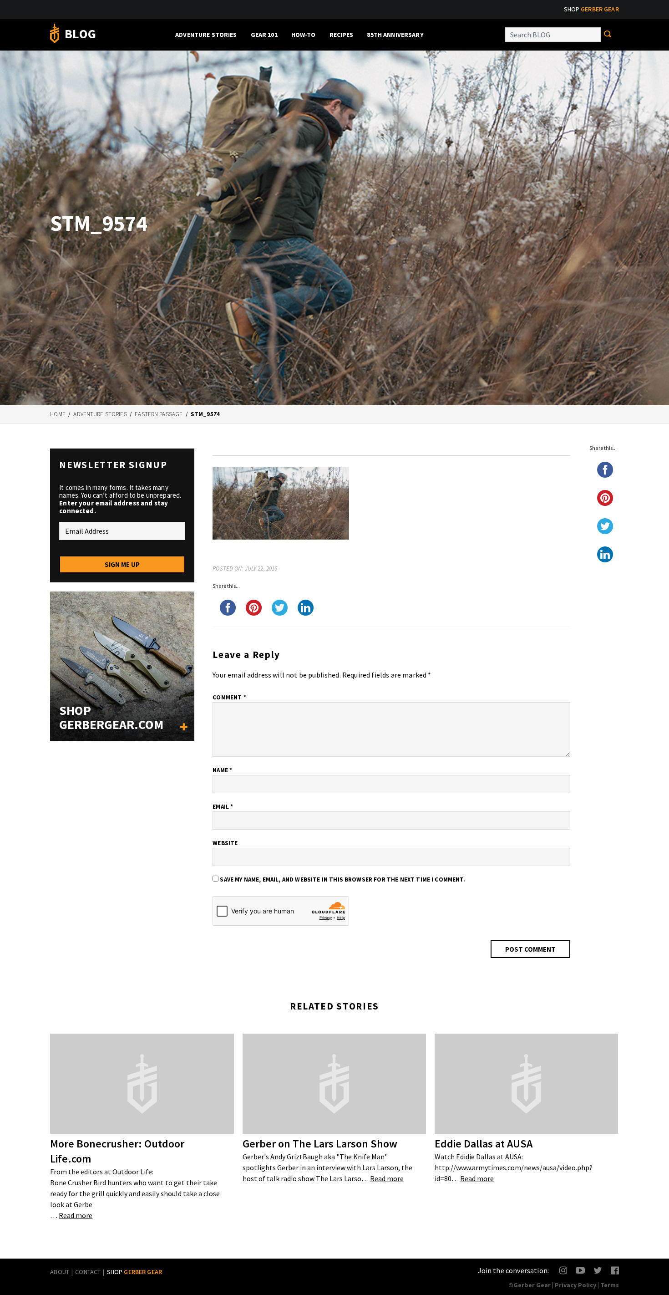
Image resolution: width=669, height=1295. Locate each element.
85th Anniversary (395, 35)
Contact (88, 1272)
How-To (303, 35)
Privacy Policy (575, 1285)
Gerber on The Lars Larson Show (320, 1144)
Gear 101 (264, 35)
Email (223, 807)
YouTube (580, 1270)
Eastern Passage (158, 414)
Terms (609, 1285)
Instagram (563, 1270)
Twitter (597, 1270)
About (59, 1272)
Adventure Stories (206, 35)
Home (58, 414)
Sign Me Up (122, 564)
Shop (591, 9)
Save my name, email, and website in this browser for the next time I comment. (342, 879)
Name (222, 770)
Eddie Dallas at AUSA (483, 1144)
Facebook (615, 1270)
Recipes (341, 35)
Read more (75, 1215)
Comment (229, 697)
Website (225, 843)
